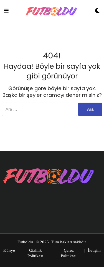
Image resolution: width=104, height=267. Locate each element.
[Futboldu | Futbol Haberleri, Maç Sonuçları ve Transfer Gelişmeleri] (52, 11)
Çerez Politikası (69, 253)
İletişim (94, 250)
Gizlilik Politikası (35, 253)
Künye (9, 250)
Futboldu (25, 242)
